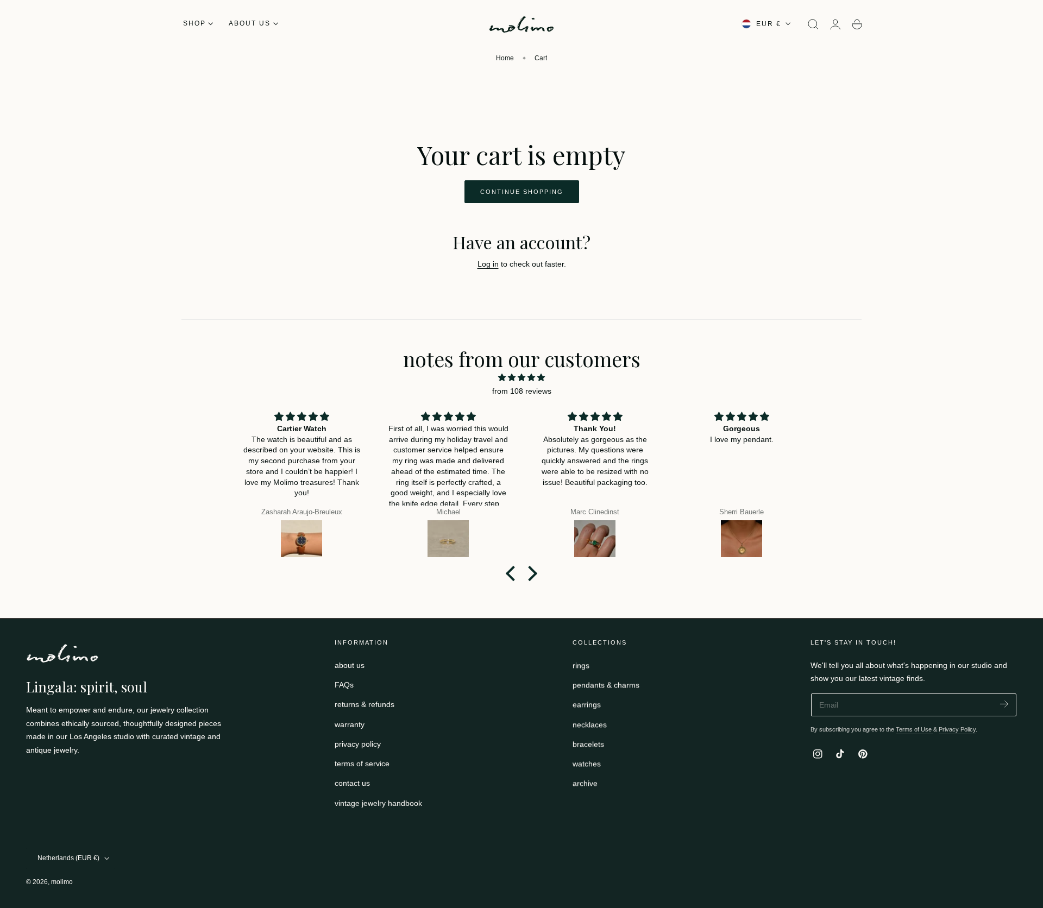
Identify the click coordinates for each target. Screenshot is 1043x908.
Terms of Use (914, 729)
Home (505, 58)
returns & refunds (364, 704)
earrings (587, 704)
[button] (813, 24)
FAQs (344, 684)
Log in (488, 264)
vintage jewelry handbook (378, 802)
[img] (521, 377)
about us (350, 665)
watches (587, 763)
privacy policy (358, 744)
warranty (350, 724)
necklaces (590, 724)
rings (581, 665)
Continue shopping (521, 191)
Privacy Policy (957, 729)
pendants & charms (606, 684)
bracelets (588, 744)
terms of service (362, 763)
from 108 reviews (521, 391)
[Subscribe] (1004, 704)
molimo (62, 882)
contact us (352, 783)
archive (585, 783)
